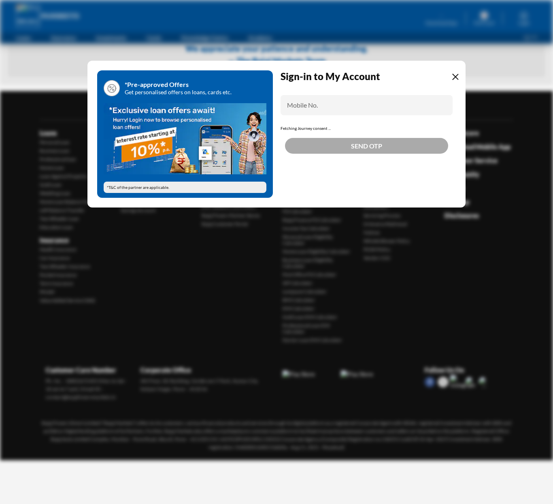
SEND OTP (366, 174)
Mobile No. (302, 105)
